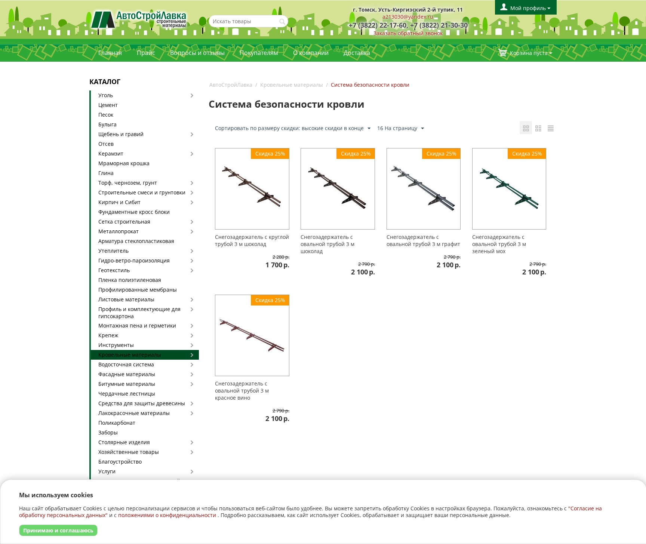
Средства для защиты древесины (141, 403)
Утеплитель (113, 250)
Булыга (107, 124)
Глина (106, 172)
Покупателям (259, 53)
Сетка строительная (124, 221)
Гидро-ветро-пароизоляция (134, 260)
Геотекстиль (114, 270)
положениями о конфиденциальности (167, 515)
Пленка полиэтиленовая (129, 279)
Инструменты (116, 344)
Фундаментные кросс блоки (134, 211)
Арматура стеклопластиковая (136, 241)
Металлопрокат (118, 231)
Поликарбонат (116, 422)
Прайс (146, 53)
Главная (110, 53)
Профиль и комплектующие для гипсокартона (139, 312)
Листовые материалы (126, 299)
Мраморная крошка (124, 163)
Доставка (357, 53)
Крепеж (108, 335)
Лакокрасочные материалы (134, 413)
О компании (311, 53)
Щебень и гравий (121, 134)
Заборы (108, 432)
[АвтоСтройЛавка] (138, 18)
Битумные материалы (126, 383)
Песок (105, 114)
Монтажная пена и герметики (137, 325)
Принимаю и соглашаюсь (58, 530)
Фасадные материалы (126, 374)
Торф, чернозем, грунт (127, 182)
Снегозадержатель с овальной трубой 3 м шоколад (327, 244)
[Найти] (282, 22)
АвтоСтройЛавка (230, 84)
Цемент (108, 104)
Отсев (106, 143)
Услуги (107, 471)
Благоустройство (120, 461)
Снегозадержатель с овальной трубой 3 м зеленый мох (499, 244)
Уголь (105, 95)
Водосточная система (126, 364)
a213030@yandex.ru (407, 16)
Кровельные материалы (129, 354)
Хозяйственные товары (128, 451)
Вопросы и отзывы (197, 53)
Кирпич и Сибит (119, 202)
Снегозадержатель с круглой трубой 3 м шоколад (252, 240)
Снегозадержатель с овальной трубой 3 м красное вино (242, 390)
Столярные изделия (124, 442)
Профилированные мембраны (137, 289)
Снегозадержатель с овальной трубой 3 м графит (423, 240)
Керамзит (110, 153)
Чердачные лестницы (126, 393)
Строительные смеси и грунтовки (141, 192)
